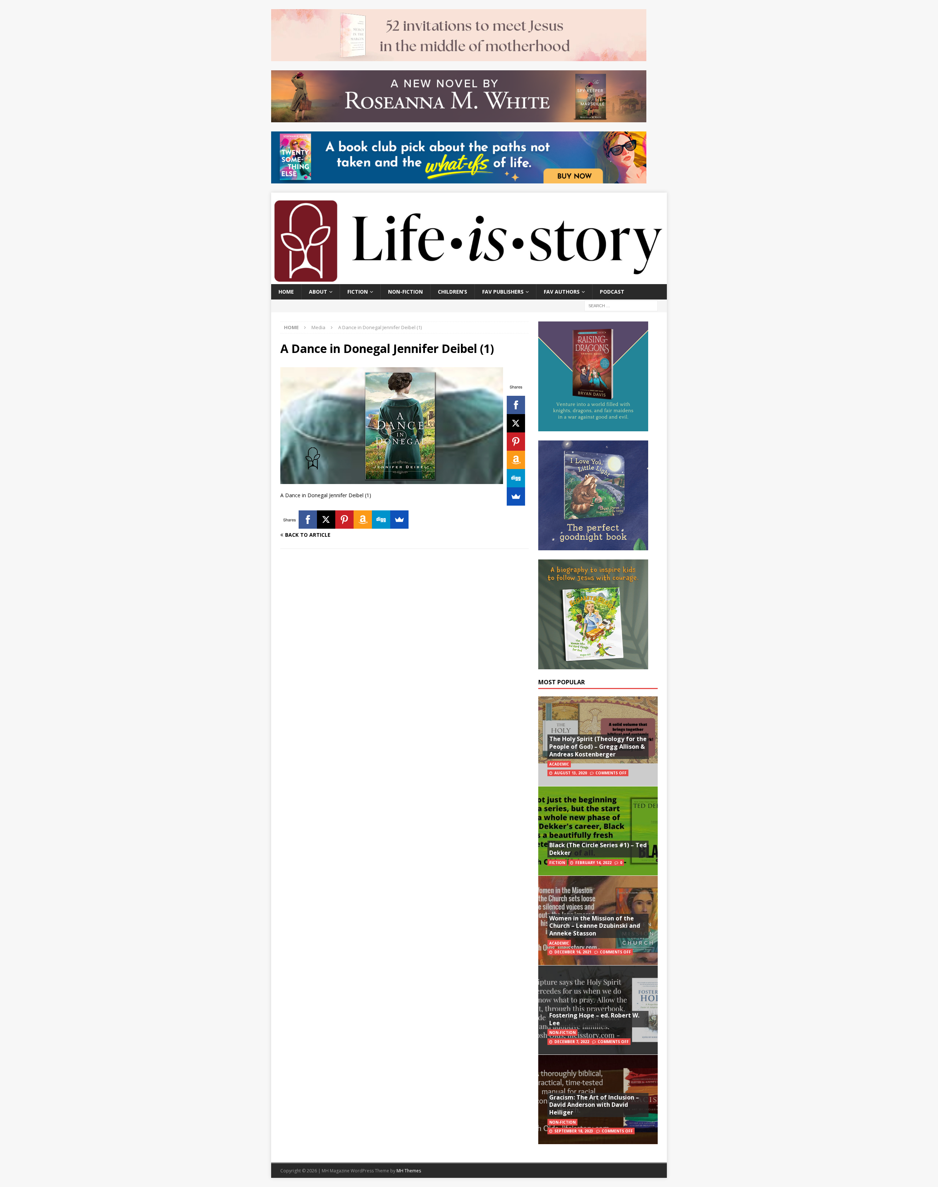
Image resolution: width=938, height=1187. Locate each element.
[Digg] (516, 478)
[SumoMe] (516, 496)
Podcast (612, 291)
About (318, 291)
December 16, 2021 (572, 952)
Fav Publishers (503, 291)
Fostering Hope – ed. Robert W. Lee (594, 1019)
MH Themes (408, 1171)
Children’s (452, 291)
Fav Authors (562, 291)
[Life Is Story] (469, 279)
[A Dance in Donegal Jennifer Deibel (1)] (391, 479)
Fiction (357, 291)
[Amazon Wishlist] (516, 460)
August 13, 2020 (570, 772)
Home (286, 291)
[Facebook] (516, 405)
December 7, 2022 (571, 1041)
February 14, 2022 (593, 862)
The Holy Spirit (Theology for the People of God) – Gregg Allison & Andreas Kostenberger (598, 746)
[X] (516, 423)
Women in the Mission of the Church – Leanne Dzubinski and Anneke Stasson (594, 926)
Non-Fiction (405, 291)
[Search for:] (621, 305)
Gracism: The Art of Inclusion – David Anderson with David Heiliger (594, 1105)
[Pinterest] (516, 441)
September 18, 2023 (573, 1131)
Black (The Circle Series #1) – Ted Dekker (598, 849)
